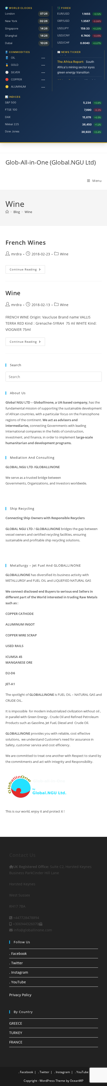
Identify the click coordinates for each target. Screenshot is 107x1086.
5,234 (87, 102)
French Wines (25, 242)
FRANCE (15, 1042)
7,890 (87, 110)
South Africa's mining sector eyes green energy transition (76, 64)
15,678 (86, 117)
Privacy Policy (20, 994)
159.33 (85, 28)
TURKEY (15, 1032)
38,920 (86, 132)
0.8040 (85, 43)
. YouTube (17, 982)
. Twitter (16, 963)
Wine (28, 212)
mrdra (16, 254)
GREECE (15, 1023)
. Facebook (18, 953)
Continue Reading (27, 270)
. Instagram (18, 972)
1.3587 (85, 21)
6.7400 (85, 35)
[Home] (7, 212)
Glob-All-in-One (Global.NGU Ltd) (50, 162)
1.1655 (86, 14)
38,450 (87, 124)
